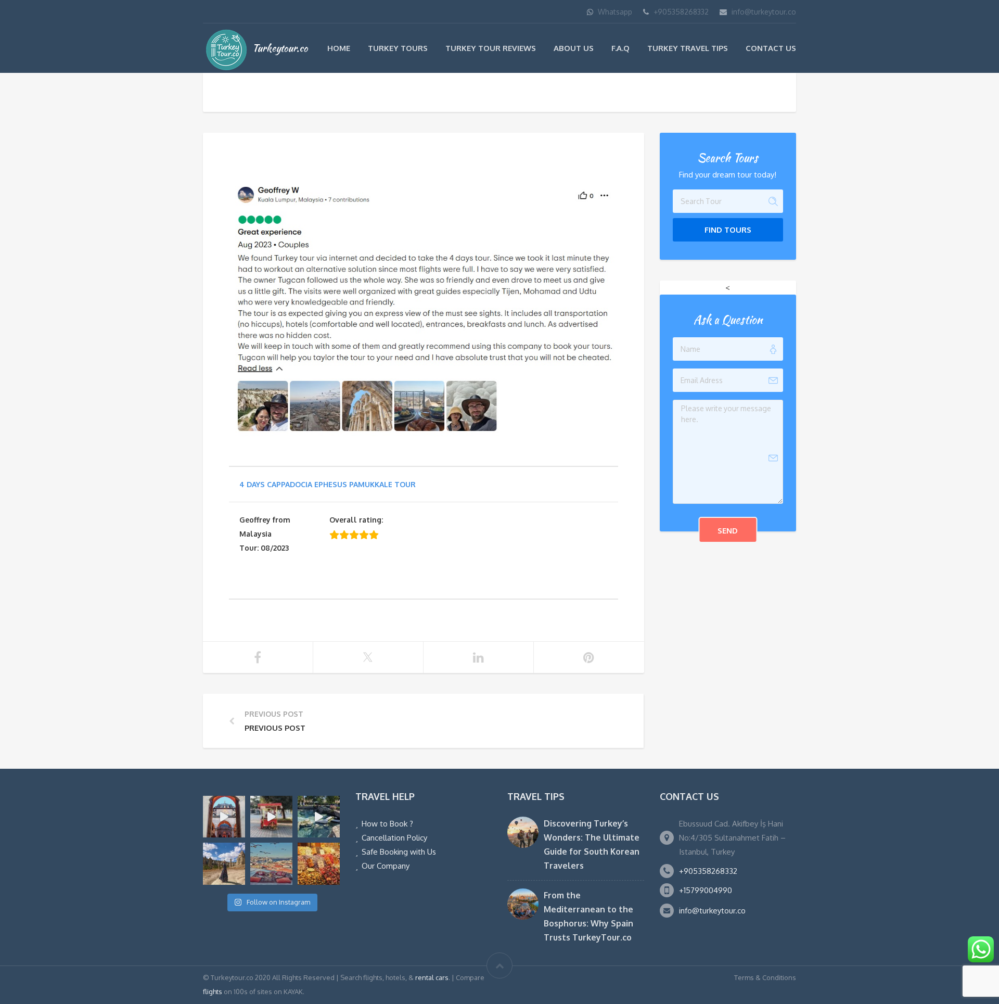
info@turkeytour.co (764, 11)
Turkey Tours (398, 48)
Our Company (385, 866)
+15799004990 (705, 890)
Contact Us (771, 48)
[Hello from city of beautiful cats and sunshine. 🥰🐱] (271, 864)
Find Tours (728, 230)
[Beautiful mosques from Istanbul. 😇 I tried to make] (224, 817)
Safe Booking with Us (399, 852)
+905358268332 (681, 11)
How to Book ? (387, 824)
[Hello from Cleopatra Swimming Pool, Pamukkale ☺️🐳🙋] (319, 817)
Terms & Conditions (765, 977)
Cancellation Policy (394, 838)
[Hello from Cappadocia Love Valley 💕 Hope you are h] (224, 864)
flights (212, 991)
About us (574, 48)
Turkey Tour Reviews (490, 48)
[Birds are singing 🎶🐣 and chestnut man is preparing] (271, 817)
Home (338, 48)
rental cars (432, 977)
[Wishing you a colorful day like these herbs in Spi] (319, 864)
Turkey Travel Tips (687, 48)
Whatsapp (615, 11)
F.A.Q (620, 48)
